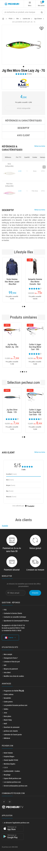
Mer (17, 18)
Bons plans (7, 716)
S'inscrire (35, 593)
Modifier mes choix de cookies (14, 676)
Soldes (6, 709)
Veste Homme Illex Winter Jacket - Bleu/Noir (12, 281)
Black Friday (8, 720)
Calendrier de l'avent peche (13, 735)
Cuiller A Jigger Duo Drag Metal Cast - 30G (35, 346)
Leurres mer (26, 18)
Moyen (10, 485)
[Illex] (23, 83)
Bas (9, 491)
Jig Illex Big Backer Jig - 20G (12, 345)
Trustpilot (5, 526)
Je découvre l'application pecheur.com (16, 823)
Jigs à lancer (38, 18)
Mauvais (11, 497)
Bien (10, 480)
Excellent (11, 474)
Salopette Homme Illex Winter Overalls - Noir (35, 281)
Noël (5, 724)
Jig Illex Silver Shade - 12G (12, 411)
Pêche (10, 18)
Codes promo (8, 702)
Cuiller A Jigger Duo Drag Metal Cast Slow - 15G (35, 412)
